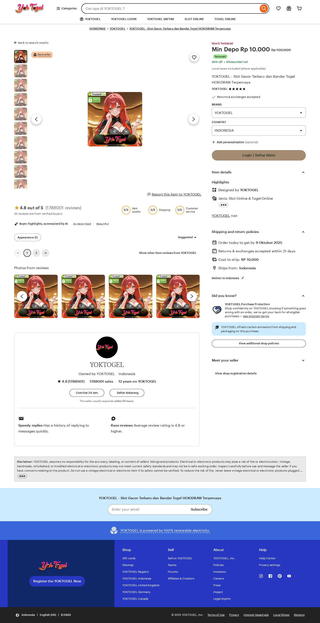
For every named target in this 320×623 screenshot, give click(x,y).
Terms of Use (216, 614)
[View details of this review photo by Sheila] (36, 296)
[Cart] (299, 8)
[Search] (264, 8)
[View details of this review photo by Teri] (130, 296)
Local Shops (281, 614)
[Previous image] (36, 119)
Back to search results (33, 42)
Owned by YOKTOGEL (97, 374)
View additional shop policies (259, 343)
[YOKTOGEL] (33, 12)
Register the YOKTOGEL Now (57, 581)
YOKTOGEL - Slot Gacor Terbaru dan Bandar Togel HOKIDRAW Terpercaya (180, 28)
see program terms (256, 316)
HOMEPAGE (97, 28)
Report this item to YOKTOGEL (176, 194)
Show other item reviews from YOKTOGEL (167, 253)
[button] (86, 393)
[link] (18, 253)
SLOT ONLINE (194, 19)
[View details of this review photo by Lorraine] (178, 296)
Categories (69, 8)
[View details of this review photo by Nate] (83, 296)
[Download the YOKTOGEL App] (57, 566)
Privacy (234, 614)
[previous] (22, 296)
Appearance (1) (27, 237)
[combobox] (170, 8)
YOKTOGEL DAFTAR (160, 19)
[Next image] (193, 119)
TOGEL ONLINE (225, 19)
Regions (299, 614)
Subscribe (199, 509)
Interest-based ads (256, 614)
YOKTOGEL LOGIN (124, 19)
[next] (192, 296)
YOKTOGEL (117, 28)
